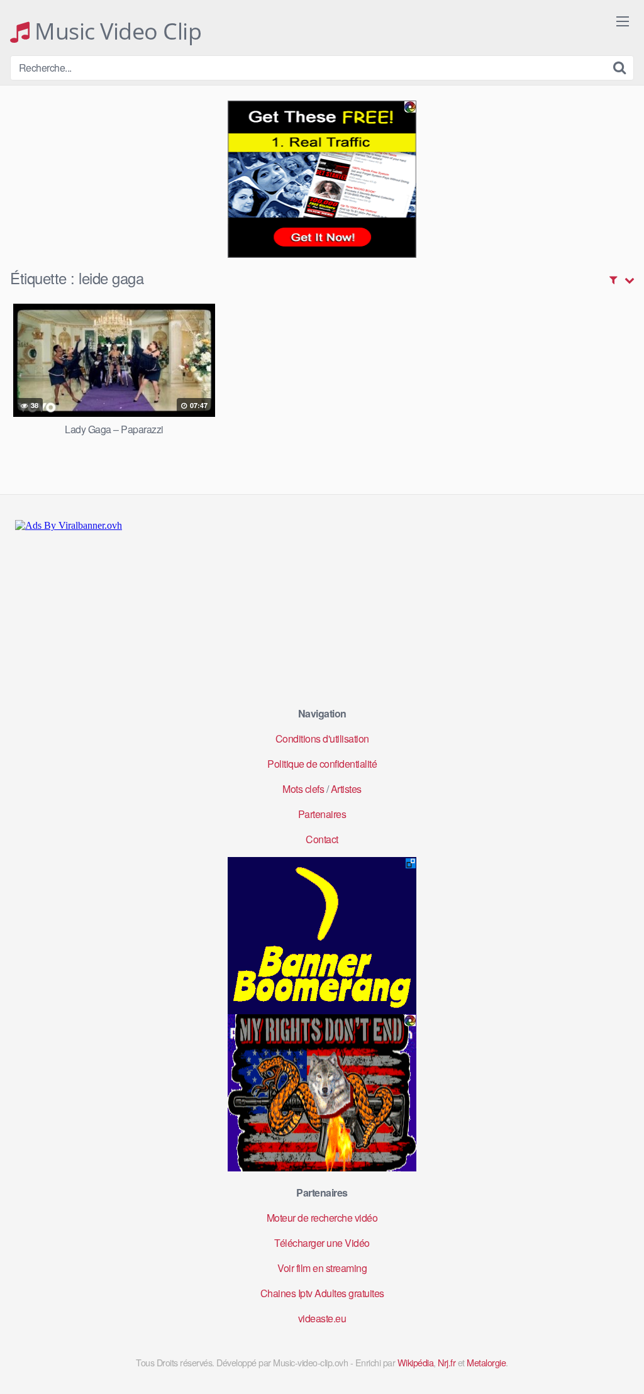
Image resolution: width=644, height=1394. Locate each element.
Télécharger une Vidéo (322, 1243)
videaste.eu (322, 1318)
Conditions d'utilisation (322, 738)
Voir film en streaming (322, 1268)
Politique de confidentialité (322, 763)
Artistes (346, 789)
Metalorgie (486, 1362)
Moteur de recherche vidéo (322, 1217)
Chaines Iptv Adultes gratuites (322, 1293)
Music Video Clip (115, 31)
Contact (322, 839)
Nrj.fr (446, 1362)
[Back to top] (609, 1354)
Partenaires (322, 814)
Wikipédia (415, 1362)
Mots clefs (303, 789)
